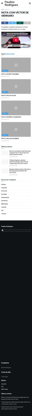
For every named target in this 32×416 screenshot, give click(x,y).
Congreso (4, 188)
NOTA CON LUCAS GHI (8, 96)
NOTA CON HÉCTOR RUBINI (10, 74)
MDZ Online (4, 204)
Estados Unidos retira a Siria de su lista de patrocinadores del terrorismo (20, 170)
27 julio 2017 (4, 19)
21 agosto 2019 (5, 140)
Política (3, 184)
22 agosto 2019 (5, 76)
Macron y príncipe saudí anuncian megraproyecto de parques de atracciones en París (20, 152)
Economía (4, 191)
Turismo (3, 214)
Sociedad (4, 194)
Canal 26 (7, 9)
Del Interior (4, 201)
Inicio (2, 9)
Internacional (5, 197)
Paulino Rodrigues (11, 3)
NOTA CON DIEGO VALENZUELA (11, 117)
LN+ (2, 210)
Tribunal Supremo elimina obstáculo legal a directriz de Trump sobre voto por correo (18, 161)
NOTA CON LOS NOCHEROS (10, 138)
